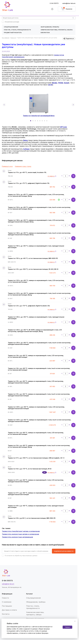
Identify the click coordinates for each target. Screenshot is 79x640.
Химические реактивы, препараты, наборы (57, 29)
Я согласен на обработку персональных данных (21, 555)
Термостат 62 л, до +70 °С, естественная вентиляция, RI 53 (29, 469)
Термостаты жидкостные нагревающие (17, 537)
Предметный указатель (13, 32)
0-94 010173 (54, 3)
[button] (30, 121)
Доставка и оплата (9, 610)
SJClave (26, 149)
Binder (54, 83)
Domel (66, 83)
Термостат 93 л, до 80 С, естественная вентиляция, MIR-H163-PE (31, 518)
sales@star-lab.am (68, 3)
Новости (5, 598)
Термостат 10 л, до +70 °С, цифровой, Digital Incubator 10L (29, 183)
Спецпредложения (11, 27)
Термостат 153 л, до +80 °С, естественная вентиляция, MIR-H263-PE (33, 258)
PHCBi (60, 83)
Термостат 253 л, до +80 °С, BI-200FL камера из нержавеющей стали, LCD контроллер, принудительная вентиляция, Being (35, 330)
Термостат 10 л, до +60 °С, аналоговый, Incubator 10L (27, 172)
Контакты (5, 614)
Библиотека (45, 32)
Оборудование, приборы (50, 27)
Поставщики (7, 606)
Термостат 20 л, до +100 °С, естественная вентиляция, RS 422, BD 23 (33, 269)
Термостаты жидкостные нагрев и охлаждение (20, 534)
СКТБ (50, 85)
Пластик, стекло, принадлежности (17, 29)
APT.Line (63, 127)
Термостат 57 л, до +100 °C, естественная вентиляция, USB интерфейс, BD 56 (36, 458)
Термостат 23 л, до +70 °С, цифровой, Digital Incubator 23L (29, 306)
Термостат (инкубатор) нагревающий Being (38, 115)
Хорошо (67, 627)
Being (25, 140)
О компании (6, 602)
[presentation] (4, 105)
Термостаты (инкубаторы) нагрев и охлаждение (21, 531)
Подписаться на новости (63, 551)
